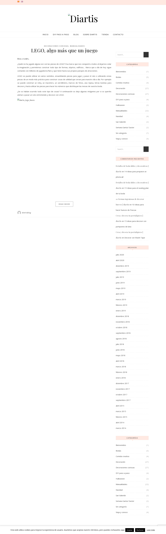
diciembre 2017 (122, 383)
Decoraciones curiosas (56, 46)
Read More (64, 204)
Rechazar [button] (140, 530)
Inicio (45, 34)
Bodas (118, 77)
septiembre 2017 (123, 400)
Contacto (118, 34)
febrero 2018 (121, 372)
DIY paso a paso (61, 34)
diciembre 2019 (122, 266)
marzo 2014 (121, 428)
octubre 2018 (121, 327)
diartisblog (26, 212)
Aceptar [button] (129, 530)
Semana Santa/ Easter (125, 127)
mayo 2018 (120, 355)
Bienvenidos (121, 71)
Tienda (105, 34)
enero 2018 (121, 378)
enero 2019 (121, 310)
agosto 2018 (121, 338)
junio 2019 (120, 282)
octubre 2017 (121, 394)
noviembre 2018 (123, 322)
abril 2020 (120, 260)
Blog (76, 34)
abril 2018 (120, 361)
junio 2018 (120, 350)
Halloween (120, 105)
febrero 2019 (121, 305)
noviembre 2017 (123, 389)
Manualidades (77, 46)
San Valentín (121, 122)
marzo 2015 (121, 411)
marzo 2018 (121, 366)
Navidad (119, 116)
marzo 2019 (121, 299)
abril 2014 (120, 422)
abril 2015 (120, 405)
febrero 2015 (121, 417)
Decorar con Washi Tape (134, 237)
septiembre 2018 (123, 333)
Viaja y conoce (122, 138)
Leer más (151, 530)
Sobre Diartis (90, 34)
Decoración (120, 88)
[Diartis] (83, 18)
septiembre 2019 (123, 271)
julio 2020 (120, 254)
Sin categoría (121, 133)
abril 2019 (120, 294)
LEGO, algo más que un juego (64, 50)
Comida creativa (122, 82)
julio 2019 (120, 277)
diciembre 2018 (122, 316)
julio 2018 (120, 344)
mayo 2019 (120, 288)
